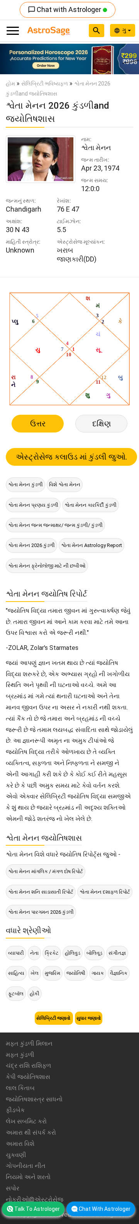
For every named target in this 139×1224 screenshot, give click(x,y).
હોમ (10, 83)
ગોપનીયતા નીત (26, 1165)
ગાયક (98, 973)
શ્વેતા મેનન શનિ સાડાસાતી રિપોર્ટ (40, 892)
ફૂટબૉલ (16, 994)
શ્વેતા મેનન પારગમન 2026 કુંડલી (41, 912)
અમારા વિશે (20, 1143)
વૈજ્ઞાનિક (118, 973)
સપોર (12, 1188)
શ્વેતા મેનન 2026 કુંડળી (31, 545)
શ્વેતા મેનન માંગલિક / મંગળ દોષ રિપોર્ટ (45, 871)
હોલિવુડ (72, 953)
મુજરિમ (52, 973)
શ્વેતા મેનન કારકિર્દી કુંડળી (90, 505)
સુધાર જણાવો (88, 1018)
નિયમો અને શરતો (28, 1177)
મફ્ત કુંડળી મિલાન (29, 1043)
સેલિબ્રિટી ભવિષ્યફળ (44, 83)
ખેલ (35, 973)
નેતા (34, 953)
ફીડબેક (15, 1110)
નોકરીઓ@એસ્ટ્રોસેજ (34, 1199)
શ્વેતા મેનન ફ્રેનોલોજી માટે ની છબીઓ (47, 566)
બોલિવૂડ (94, 953)
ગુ (125, 30)
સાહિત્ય (16, 973)
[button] (10, 59)
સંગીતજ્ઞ (117, 953)
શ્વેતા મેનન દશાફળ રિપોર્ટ (105, 892)
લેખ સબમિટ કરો (26, 1121)
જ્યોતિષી (75, 973)
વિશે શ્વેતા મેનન (64, 484)
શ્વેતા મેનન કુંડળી (25, 484)
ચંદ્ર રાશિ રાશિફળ (28, 1065)
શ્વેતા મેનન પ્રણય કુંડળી (33, 505)
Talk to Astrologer (37, 1209)
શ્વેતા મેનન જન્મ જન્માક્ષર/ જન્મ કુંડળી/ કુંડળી (55, 525)
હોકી (34, 994)
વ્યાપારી (16, 953)
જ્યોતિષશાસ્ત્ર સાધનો (34, 1099)
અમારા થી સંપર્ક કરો (31, 1132)
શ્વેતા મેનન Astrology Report (91, 545)
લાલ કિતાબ (20, 1088)
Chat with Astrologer (65, 9)
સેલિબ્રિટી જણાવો (53, 1018)
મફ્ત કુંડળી (20, 1054)
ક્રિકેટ (52, 953)
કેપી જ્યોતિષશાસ (28, 1076)
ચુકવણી (16, 1155)
